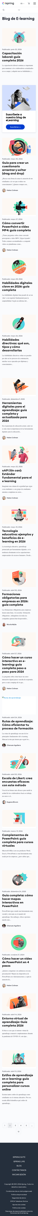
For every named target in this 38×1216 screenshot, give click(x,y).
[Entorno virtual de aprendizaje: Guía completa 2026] (19, 1002)
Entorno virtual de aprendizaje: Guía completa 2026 (15, 1021)
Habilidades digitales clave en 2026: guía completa (17, 286)
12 (18, 1131)
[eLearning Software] (19, 1149)
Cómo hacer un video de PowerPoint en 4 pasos (17, 962)
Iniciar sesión (19, 1174)
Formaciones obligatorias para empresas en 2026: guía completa (15, 599)
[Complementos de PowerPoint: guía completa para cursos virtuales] (19, 819)
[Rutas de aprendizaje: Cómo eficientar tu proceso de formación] (19, 705)
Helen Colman (5, 190)
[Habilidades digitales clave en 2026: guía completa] (19, 267)
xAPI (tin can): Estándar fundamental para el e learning (17, 475)
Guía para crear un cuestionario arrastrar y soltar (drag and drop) (15, 168)
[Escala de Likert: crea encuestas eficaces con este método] (19, 762)
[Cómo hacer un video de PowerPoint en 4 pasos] (19, 943)
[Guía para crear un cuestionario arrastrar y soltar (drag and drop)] (19, 147)
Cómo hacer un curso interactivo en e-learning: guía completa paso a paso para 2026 (17, 664)
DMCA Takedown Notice (19, 1201)
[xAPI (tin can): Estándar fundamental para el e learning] (19, 454)
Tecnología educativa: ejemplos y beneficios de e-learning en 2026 (17, 536)
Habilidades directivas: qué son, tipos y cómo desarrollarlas (16, 345)
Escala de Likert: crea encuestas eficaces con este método (17, 781)
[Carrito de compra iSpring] (29, 3)
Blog (19, 1166)
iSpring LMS (19, 1161)
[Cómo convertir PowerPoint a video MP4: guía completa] (19, 207)
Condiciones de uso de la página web (19, 1191)
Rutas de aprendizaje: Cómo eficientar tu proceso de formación (17, 724)
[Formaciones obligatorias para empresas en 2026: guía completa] (19, 578)
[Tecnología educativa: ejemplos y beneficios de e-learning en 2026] (19, 515)
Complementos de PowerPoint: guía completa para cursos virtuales (17, 840)
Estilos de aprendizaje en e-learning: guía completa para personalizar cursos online (17, 1082)
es (21, 3)
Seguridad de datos (19, 1198)
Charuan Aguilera (5, 745)
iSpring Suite (19, 1157)
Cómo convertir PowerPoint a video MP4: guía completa (16, 226)
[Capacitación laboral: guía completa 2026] (19, 37)
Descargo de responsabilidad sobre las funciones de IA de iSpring (19, 1212)
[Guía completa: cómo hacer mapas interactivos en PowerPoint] (19, 879)
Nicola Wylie (4, 624)
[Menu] (34, 3)
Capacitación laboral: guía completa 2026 (13, 56)
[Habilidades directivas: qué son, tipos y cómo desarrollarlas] (19, 324)
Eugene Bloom (5, 802)
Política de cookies (19, 1208)
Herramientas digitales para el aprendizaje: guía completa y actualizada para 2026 (14, 411)
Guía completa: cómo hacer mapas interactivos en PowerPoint (17, 900)
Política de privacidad (19, 1195)
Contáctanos (19, 1170)
